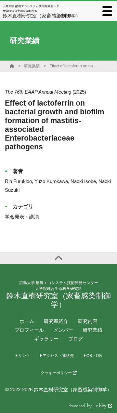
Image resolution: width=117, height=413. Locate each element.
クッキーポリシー (57, 373)
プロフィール (29, 330)
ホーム (27, 321)
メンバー (63, 330)
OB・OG (93, 355)
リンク (23, 355)
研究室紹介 (56, 321)
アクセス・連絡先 (58, 355)
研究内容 (88, 321)
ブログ (75, 338)
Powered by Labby (88, 406)
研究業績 (32, 66)
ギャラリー (46, 338)
